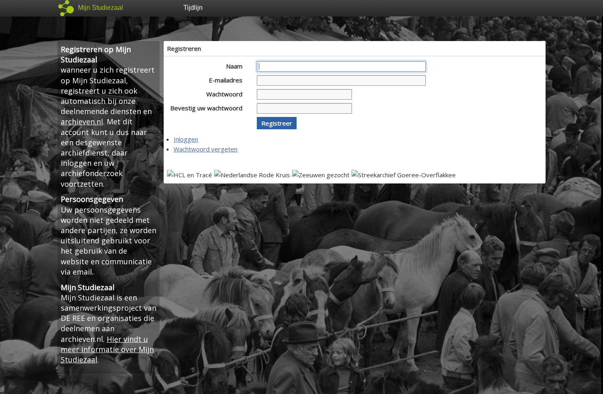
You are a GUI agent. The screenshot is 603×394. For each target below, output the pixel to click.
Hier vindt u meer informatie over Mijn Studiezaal (107, 349)
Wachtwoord (225, 94)
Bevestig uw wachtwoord (207, 108)
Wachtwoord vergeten (206, 149)
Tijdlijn (193, 7)
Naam (235, 66)
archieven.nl (82, 121)
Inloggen (186, 139)
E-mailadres (226, 80)
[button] (277, 123)
